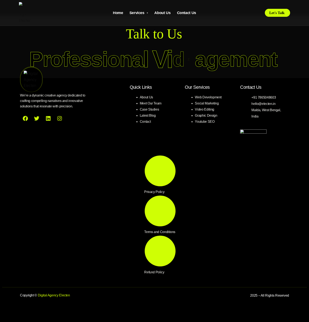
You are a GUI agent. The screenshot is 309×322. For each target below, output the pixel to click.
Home (118, 13)
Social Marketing (207, 103)
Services (136, 13)
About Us (162, 13)
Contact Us (186, 13)
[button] (138, 13)
